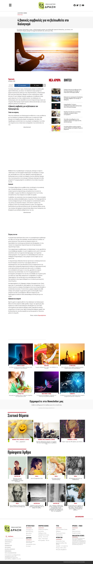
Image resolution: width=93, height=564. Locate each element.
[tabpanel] (66, 109)
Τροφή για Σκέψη (76, 533)
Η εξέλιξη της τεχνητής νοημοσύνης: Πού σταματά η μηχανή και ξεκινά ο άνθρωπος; (72, 396)
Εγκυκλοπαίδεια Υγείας (61, 529)
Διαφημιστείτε (8, 545)
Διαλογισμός (20, 13)
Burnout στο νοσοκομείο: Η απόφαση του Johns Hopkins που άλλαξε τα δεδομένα (73, 98)
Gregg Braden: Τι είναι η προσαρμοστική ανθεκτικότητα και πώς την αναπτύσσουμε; (73, 106)
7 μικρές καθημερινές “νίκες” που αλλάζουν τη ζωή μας (46, 368)
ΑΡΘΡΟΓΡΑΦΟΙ (8, 541)
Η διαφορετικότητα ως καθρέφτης (75, 479)
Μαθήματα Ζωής (15, 439)
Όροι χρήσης (8, 547)
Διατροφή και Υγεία (31, 544)
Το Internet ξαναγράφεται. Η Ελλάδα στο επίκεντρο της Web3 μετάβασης (46, 396)
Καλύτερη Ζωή (17, 476)
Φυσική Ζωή (59, 537)
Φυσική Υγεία (59, 535)
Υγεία (57, 526)
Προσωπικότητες (76, 531)
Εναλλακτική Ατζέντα (78, 536)
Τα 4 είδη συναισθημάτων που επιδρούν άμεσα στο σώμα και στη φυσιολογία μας (72, 120)
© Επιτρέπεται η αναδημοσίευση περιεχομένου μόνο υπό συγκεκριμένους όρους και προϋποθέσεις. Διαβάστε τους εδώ (13, 557)
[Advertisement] (27, 149)
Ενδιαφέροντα (29, 529)
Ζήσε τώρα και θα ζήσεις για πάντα (72, 441)
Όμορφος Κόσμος (43, 526)
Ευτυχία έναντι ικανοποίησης (56, 479)
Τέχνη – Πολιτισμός (43, 538)
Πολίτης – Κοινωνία (43, 536)
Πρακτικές (20, 14)
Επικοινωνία (8, 551)
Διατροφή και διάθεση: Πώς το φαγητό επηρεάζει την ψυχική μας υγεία (20, 396)
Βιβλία (36, 476)
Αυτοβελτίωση (30, 526)
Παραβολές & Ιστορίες (24, 439)
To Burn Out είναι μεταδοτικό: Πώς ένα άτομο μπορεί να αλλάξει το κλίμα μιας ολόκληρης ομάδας (72, 91)
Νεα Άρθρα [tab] (54, 80)
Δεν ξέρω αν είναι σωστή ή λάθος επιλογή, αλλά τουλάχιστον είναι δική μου (20, 368)
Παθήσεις (58, 531)
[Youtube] (83, 5)
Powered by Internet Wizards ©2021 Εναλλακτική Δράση (74, 562)
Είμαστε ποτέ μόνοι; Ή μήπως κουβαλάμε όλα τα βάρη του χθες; (36, 506)
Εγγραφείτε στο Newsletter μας (46, 401)
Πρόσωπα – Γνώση (77, 526)
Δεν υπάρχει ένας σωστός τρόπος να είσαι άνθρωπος (17, 506)
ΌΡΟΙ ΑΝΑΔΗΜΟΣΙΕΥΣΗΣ (10, 553)
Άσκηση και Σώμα (60, 541)
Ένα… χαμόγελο (20, 441)
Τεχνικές (25, 13)
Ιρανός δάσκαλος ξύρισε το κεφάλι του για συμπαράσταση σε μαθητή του (46, 443)
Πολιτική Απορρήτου (10, 549)
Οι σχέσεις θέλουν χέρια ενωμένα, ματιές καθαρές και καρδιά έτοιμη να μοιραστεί (73, 128)
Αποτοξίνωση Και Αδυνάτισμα (30, 542)
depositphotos (9, 540)
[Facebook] (75, 5)
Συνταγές (28, 546)
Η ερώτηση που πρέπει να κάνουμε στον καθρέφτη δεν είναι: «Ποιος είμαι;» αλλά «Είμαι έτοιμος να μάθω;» (75, 508)
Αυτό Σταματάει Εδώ (37, 478)
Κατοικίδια (41, 531)
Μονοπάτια (29, 533)
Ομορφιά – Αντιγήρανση (62, 546)
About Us (7, 543)
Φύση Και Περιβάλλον (61, 549)
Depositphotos (42, 315)
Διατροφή (28, 538)
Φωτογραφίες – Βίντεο (43, 540)
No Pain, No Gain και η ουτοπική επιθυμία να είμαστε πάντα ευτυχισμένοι (72, 113)
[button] (10, 5)
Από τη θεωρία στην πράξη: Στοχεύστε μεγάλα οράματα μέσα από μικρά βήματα (72, 368)
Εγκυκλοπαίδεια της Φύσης (61, 543)
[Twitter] (77, 5)
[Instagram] (80, 5)
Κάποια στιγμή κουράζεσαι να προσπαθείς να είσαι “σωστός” (17, 480)
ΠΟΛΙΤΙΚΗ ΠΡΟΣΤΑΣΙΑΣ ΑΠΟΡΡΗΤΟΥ (46, 408)
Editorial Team (11, 81)
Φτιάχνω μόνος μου (61, 547)
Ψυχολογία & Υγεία (60, 533)
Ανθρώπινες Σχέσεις (43, 529)
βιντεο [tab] (67, 80)
